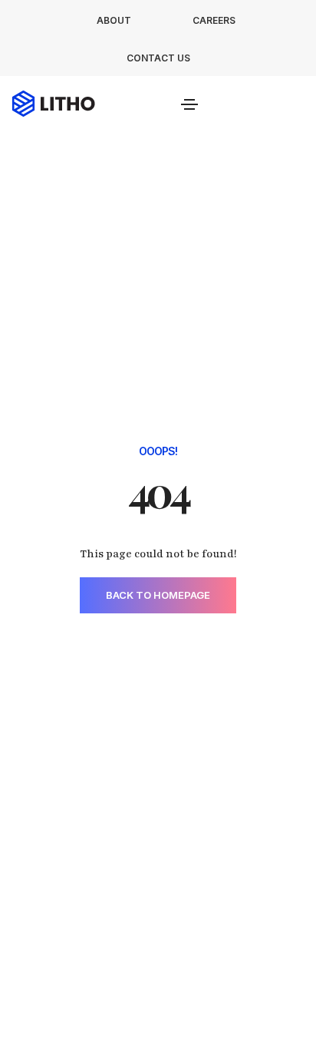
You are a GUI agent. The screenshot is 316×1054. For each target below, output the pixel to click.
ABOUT (114, 20)
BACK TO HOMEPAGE (158, 595)
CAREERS (214, 20)
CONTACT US (158, 58)
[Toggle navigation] (189, 104)
